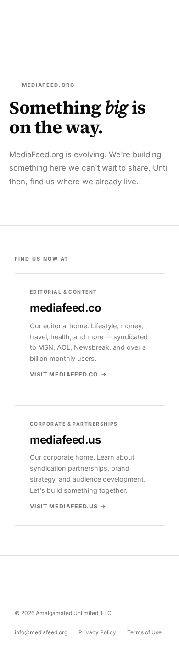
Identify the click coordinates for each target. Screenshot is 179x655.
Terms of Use (144, 632)
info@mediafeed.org (41, 632)
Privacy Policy (97, 632)
